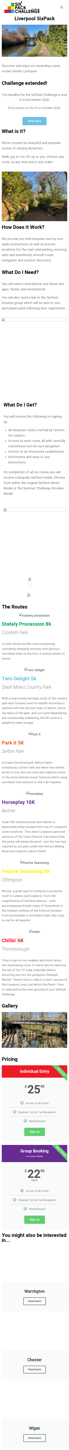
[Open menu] (61, 7)
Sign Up (35, 1131)
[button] (5, 1030)
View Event (34, 1301)
